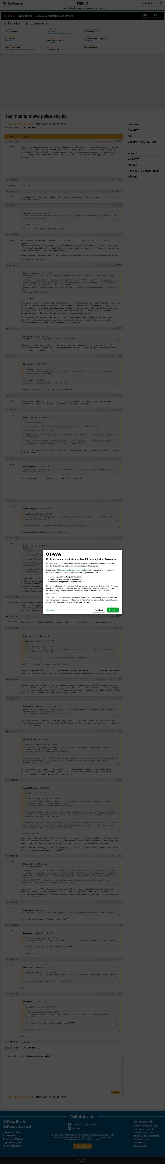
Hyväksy (112, 610)
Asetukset (99, 610)
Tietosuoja (50, 610)
